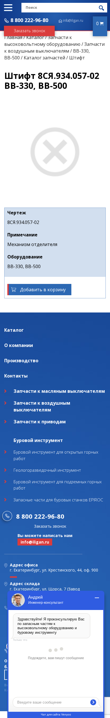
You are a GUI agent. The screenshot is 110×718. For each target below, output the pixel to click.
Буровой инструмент (38, 440)
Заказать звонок (29, 30)
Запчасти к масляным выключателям (59, 391)
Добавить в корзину (43, 289)
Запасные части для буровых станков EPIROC (58, 500)
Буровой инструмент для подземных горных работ (58, 485)
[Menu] (8, 7)
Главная (13, 37)
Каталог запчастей (44, 58)
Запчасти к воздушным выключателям (42, 406)
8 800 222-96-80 (29, 20)
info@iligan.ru (73, 20)
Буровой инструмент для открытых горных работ (56, 455)
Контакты (16, 376)
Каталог (35, 37)
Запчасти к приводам (40, 422)
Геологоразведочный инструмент (47, 470)
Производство (21, 360)
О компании (18, 345)
